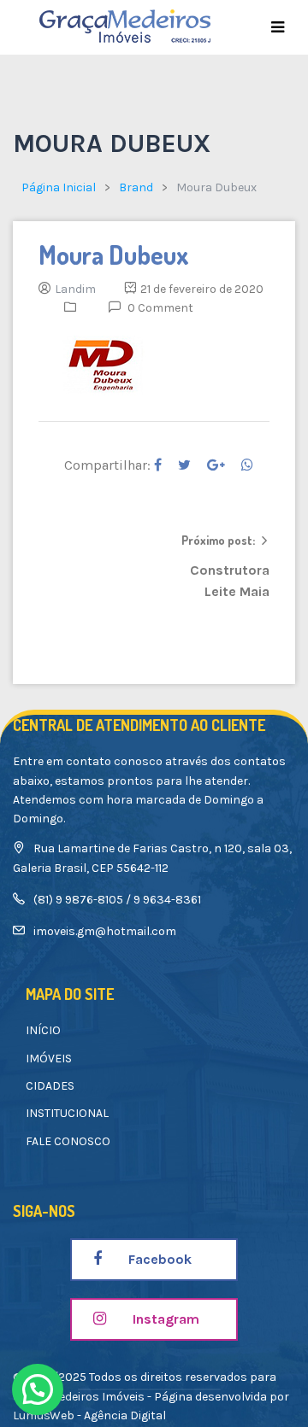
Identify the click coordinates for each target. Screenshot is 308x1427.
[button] (37, 1389)
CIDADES (50, 1086)
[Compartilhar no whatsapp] (247, 465)
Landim (75, 289)
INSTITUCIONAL (67, 1113)
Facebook (158, 1259)
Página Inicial (58, 187)
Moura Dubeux (113, 254)
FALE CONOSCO (68, 1141)
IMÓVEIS (49, 1058)
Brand (136, 187)
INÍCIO (43, 1030)
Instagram (164, 1319)
